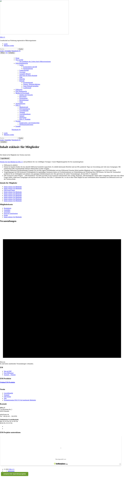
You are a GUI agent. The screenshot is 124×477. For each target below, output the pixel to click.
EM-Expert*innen (9, 190)
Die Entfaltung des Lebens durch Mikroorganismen (35, 61)
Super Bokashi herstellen (30, 86)
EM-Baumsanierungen (26, 124)
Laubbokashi (27, 88)
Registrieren (7, 208)
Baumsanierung (28, 68)
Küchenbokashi (28, 82)
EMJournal (19, 89)
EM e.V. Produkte (24, 119)
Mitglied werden (9, 45)
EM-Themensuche (21, 91)
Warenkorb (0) (16, 51)
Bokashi (21, 81)
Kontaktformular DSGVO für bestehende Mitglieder (20, 400)
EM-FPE (22, 79)
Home (17, 58)
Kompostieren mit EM (30, 67)
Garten (21, 65)
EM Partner (22, 117)
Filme (21, 102)
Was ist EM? (19, 60)
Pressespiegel (23, 98)
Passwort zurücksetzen (11, 213)
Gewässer (22, 72)
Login (6, 44)
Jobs (5, 398)
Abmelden (7, 212)
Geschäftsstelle (23, 110)
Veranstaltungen (20, 103)
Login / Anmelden (5, 51)
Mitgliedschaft (23, 107)
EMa (20, 77)
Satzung (21, 116)
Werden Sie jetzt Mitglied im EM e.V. (11, 162)
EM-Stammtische (24, 109)
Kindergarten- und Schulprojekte (29, 123)
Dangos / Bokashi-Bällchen (31, 84)
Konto (6, 215)
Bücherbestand (23, 100)
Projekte (18, 121)
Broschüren (22, 96)
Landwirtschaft (24, 70)
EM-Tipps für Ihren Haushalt (28, 75)
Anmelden (7, 210)
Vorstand (22, 112)
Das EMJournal (8, 373)
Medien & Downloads (22, 93)
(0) (6, 53)
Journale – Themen (10, 375)
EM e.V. (2, 37)
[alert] (62, 294)
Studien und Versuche (26, 95)
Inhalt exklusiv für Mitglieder (13, 187)
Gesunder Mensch (25, 74)
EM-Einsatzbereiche (22, 63)
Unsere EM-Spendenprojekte (14, 474)
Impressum (11, 471)
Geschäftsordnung (25, 114)
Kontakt (18, 126)
